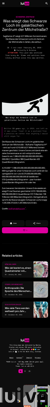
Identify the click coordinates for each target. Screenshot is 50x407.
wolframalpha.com (16, 208)
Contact (19, 358)
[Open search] (47, 3)
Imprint (29, 358)
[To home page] (25, 3)
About (11, 358)
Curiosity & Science (26, 50)
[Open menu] (3, 3)
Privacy (38, 358)
